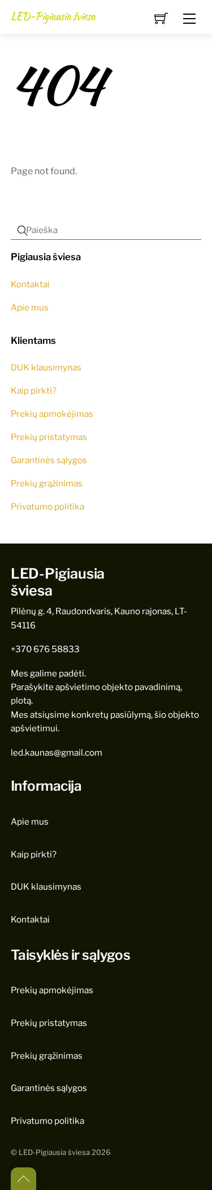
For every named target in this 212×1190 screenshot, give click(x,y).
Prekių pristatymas (49, 437)
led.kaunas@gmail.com (56, 752)
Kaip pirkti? (34, 390)
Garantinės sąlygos (49, 460)
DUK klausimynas (46, 367)
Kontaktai (30, 284)
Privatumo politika (47, 506)
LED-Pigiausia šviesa (54, 1152)
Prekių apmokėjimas (52, 413)
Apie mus (30, 307)
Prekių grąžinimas (47, 483)
